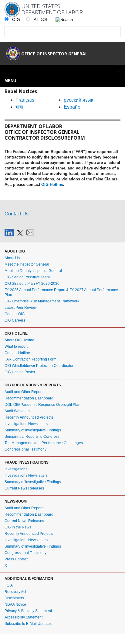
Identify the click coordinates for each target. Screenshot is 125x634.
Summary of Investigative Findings (33, 430)
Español (73, 107)
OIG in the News (18, 527)
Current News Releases (24, 488)
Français (24, 100)
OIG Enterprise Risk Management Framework (42, 301)
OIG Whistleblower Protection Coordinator (39, 366)
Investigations (16, 469)
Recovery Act (15, 592)
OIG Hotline (52, 184)
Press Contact (16, 559)
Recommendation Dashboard (29, 398)
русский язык (78, 100)
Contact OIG (15, 314)
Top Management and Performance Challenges (44, 443)
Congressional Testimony (25, 449)
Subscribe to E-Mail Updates (28, 624)
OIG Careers (15, 320)
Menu (10, 80)
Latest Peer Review (21, 307)
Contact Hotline (17, 353)
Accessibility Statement (23, 617)
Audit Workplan (17, 411)
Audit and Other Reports (24, 392)
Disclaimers (14, 598)
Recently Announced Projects (29, 417)
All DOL (41, 19)
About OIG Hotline (19, 340)
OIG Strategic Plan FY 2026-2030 (32, 283)
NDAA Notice (15, 604)
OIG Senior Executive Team (27, 277)
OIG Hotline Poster (20, 372)
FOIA (9, 585)
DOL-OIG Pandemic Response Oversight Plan (42, 404)
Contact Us (17, 213)
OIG (16, 19)
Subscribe (29, 232)
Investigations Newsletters (26, 424)
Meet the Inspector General (27, 264)
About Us (12, 258)
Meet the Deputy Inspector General (33, 271)
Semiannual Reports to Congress (32, 436)
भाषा (19, 107)
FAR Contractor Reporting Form (30, 359)
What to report (16, 346)
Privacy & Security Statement (28, 611)
